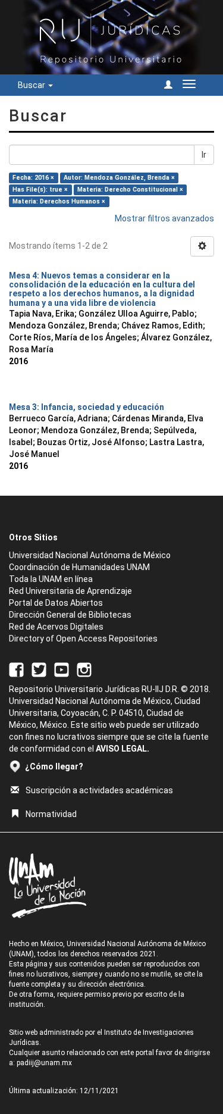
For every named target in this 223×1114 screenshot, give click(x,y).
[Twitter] (39, 669)
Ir (204, 154)
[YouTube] (61, 669)
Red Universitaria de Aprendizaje (70, 591)
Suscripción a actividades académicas (99, 790)
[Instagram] (84, 669)
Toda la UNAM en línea (51, 579)
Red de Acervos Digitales (56, 626)
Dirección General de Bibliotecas (70, 614)
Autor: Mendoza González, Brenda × (119, 178)
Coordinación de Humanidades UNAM (79, 567)
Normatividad (51, 814)
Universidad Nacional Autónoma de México (90, 555)
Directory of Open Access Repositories (83, 638)
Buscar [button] (32, 85)
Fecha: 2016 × (33, 178)
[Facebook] (16, 669)
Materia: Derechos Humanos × (58, 201)
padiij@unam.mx (44, 1063)
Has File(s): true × (40, 189)
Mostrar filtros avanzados (164, 218)
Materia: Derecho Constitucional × (130, 189)
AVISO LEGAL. (122, 748)
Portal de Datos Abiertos (56, 603)
